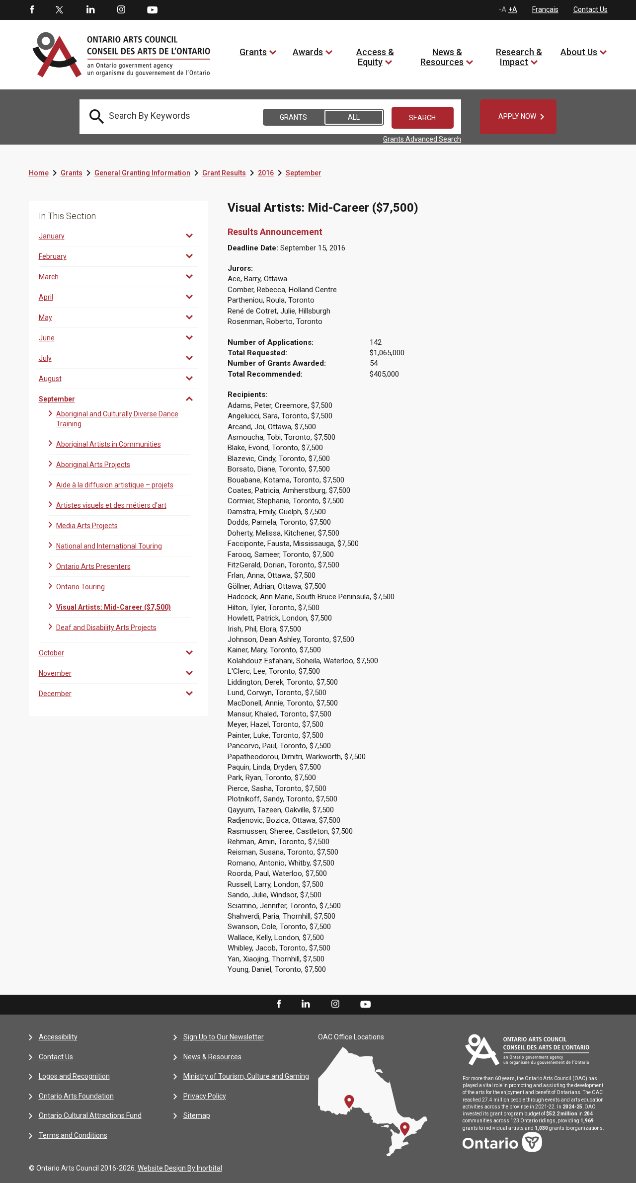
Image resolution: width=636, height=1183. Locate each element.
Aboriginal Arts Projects (93, 465)
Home (39, 173)
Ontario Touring (80, 587)
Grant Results (224, 173)
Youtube (152, 9)
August (50, 379)
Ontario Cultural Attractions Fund (90, 1115)
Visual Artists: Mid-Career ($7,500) (113, 607)
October (51, 653)
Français (545, 9)
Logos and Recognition (74, 1076)
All (354, 117)
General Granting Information (142, 173)
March (49, 277)
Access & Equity (375, 57)
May (45, 317)
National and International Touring (109, 546)
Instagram (121, 10)
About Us (578, 52)
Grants (253, 52)
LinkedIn (90, 10)
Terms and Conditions (73, 1135)
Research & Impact (519, 57)
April (46, 297)
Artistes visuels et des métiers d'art (111, 505)
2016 (266, 173)
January (52, 236)
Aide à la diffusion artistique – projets (114, 485)
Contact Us (590, 9)
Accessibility (58, 1037)
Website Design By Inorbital (180, 1168)
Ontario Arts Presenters (93, 566)
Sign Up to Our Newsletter (223, 1037)
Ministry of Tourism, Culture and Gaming (246, 1076)
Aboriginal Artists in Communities (108, 444)
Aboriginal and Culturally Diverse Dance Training (117, 419)
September (303, 173)
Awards (308, 52)
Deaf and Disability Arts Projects (106, 627)
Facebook (31, 10)
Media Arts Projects (87, 526)
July (45, 358)
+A (512, 9)
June (47, 338)
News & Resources (442, 57)
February (53, 256)
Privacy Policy (204, 1096)
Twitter (60, 10)
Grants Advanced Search (422, 139)
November (55, 673)
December (55, 694)
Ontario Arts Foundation (76, 1096)
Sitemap (196, 1115)
